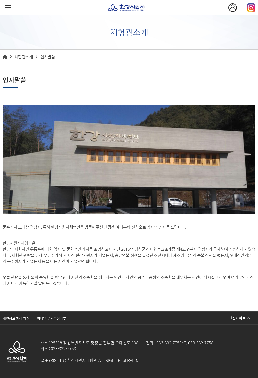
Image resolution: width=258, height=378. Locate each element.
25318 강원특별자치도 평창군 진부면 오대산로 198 (94, 343)
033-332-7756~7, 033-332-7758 (184, 343)
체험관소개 (24, 57)
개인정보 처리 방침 (16, 318)
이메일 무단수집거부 (51, 318)
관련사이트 (238, 317)
